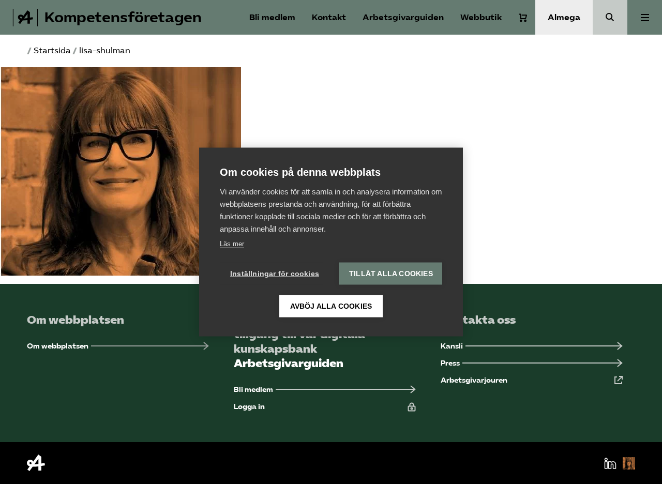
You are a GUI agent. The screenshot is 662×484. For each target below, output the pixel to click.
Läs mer (232, 244)
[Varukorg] (523, 17)
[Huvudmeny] (644, 17)
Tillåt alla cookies (391, 274)
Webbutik (481, 17)
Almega (564, 17)
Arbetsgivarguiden (403, 17)
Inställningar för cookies (274, 274)
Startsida (52, 50)
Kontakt (329, 17)
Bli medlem (272, 17)
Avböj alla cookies (331, 306)
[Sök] (610, 17)
